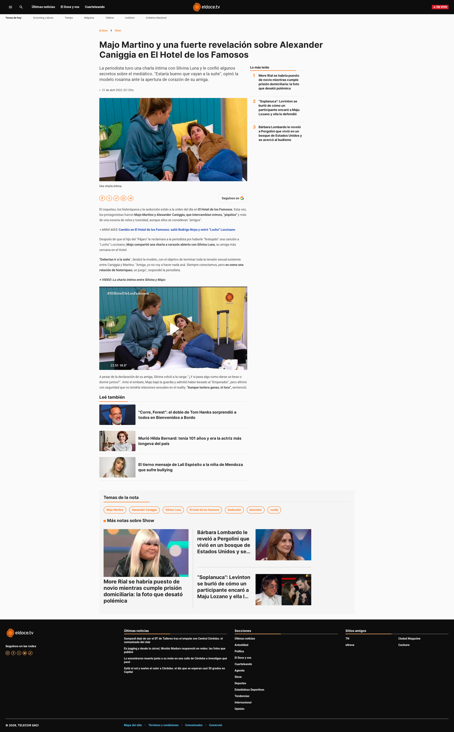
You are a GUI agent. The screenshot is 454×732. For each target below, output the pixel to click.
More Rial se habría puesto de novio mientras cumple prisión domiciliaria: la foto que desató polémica (279, 82)
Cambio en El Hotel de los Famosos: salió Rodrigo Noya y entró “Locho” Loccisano (177, 229)
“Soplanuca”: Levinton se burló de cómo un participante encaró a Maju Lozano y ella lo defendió (279, 107)
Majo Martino (114, 510)
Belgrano (89, 17)
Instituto (130, 17)
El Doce (103, 30)
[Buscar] (21, 7)
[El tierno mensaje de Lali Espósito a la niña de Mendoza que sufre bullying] (117, 467)
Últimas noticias (43, 7)
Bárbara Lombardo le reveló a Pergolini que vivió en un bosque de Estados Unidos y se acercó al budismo (280, 133)
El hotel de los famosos (204, 510)
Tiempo (69, 17)
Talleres (110, 17)
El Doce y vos (70, 7)
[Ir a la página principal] (206, 7)
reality (274, 510)
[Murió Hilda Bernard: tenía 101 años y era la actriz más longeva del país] (117, 441)
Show (118, 30)
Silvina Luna (173, 510)
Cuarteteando (95, 7)
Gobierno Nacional (156, 17)
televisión (256, 510)
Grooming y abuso (43, 17)
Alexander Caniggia (144, 510)
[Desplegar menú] (7, 7)
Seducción (234, 510)
